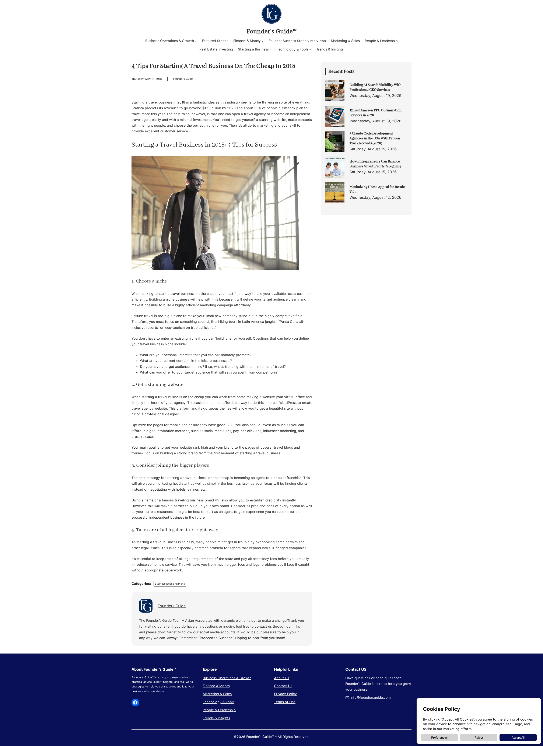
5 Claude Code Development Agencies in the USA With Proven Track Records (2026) (375, 138)
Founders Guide (183, 78)
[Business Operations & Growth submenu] (196, 41)
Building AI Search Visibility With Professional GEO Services (376, 87)
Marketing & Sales (217, 694)
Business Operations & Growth (227, 678)
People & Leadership (219, 710)
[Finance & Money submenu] (263, 41)
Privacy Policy (285, 694)
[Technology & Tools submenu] (310, 49)
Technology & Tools (218, 702)
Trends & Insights (216, 718)
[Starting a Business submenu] (271, 49)
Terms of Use (284, 702)
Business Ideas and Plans (170, 583)
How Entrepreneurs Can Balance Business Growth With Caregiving (375, 164)
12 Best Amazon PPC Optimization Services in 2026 (376, 113)
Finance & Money (216, 686)
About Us (281, 678)
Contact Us (283, 686)
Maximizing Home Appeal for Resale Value (377, 189)
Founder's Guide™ (271, 32)
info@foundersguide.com (370, 697)
